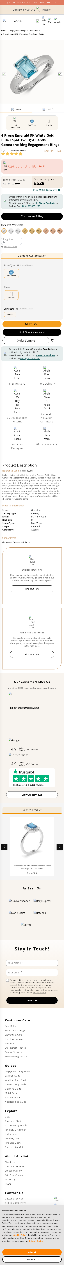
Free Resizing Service (16, 1056)
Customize (30, 1259)
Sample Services (13, 1052)
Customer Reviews (14, 1166)
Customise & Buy (32, 216)
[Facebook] (56, 1198)
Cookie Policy (20, 1235)
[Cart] (49, 21)
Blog (7, 1116)
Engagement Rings (18, 30)
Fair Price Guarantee (15, 1175)
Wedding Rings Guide (16, 1080)
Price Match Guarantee (45, 189)
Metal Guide (11, 1093)
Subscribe (32, 1000)
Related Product (32, 810)
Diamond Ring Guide (15, 1084)
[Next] (60, 74)
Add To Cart (32, 324)
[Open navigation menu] (58, 21)
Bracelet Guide (13, 1097)
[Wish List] (43, 21)
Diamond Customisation (32, 255)
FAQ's (8, 1183)
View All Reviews (32, 794)
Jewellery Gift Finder (15, 1129)
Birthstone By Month (16, 1125)
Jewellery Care (12, 1138)
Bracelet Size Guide (15, 1147)
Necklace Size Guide (15, 1101)
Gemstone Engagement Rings (16, 542)
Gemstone (33, 30)
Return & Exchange (15, 1030)
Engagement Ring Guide (17, 1071)
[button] (32, 230)
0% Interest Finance (15, 1047)
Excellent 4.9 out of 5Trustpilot (32, 9)
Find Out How (32, 588)
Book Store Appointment (32, 332)
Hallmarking (11, 1134)
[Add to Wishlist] (52, 340)
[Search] (38, 21)
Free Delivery (12, 1026)
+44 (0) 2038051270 (30, 206)
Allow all (32, 1252)
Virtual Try (10, 1179)
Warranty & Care (13, 1034)
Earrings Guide (12, 1075)
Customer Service (14, 1198)
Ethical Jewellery (13, 1170)
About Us (10, 1162)
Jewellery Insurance (15, 1039)
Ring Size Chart (13, 1142)
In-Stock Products (45, 203)
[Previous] (4, 74)
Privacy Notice (39, 992)
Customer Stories (14, 1121)
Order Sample (26, 340)
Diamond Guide (13, 1088)
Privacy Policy (36, 1241)
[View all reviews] (11, 154)
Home (4, 30)
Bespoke (9, 1043)
